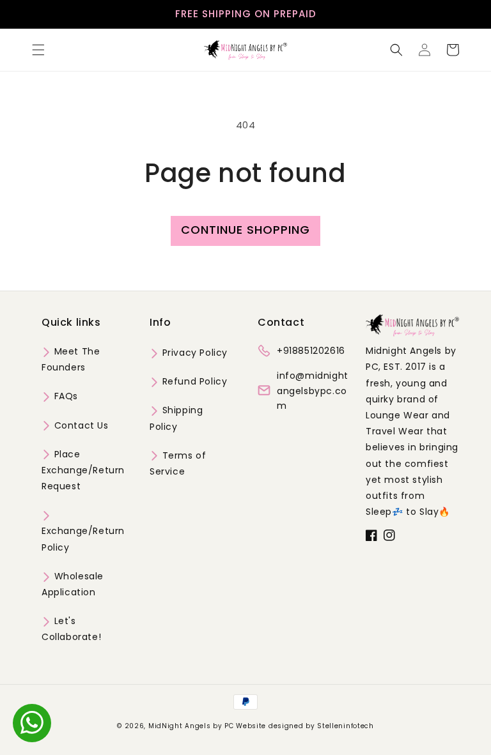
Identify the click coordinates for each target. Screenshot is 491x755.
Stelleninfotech (345, 726)
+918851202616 (311, 350)
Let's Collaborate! (71, 628)
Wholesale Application (73, 584)
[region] (245, 14)
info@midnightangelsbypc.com (312, 391)
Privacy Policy (193, 352)
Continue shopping (245, 230)
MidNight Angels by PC (191, 726)
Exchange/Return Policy (83, 538)
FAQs (64, 396)
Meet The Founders (71, 359)
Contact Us (80, 425)
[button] (38, 50)
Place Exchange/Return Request (83, 470)
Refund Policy (193, 381)
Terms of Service (178, 463)
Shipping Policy (176, 418)
